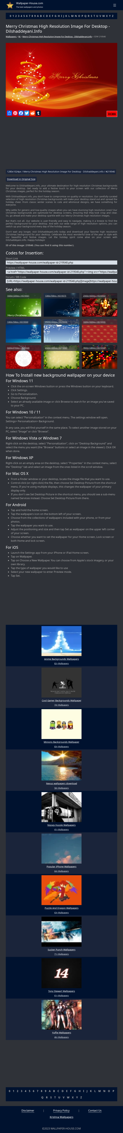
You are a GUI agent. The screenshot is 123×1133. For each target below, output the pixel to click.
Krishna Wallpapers (61, 1117)
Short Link (12, 258)
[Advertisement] (61, 144)
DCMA (112, 114)
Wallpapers (11, 36)
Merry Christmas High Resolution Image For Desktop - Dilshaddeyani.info (57, 36)
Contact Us (95, 1110)
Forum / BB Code (16, 277)
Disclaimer (27, 1110)
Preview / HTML (15, 268)
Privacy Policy (61, 1110)
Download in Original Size (21, 179)
